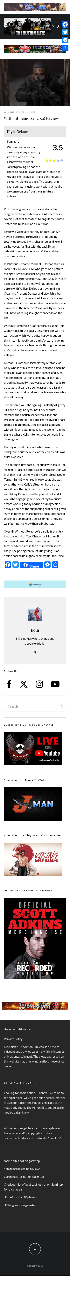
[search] (62, 706)
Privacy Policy (13, 1039)
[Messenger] (65, 40)
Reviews (30, 111)
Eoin (35, 630)
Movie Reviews (15, 111)
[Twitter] (65, 32)
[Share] (65, 48)
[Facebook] (65, 24)
